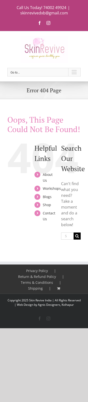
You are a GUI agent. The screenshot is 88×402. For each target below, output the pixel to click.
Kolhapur (68, 305)
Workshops (52, 188)
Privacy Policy (37, 270)
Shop (47, 204)
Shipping (35, 288)
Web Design (25, 305)
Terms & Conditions (37, 282)
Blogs (47, 196)
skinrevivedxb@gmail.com (44, 13)
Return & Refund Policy (37, 276)
